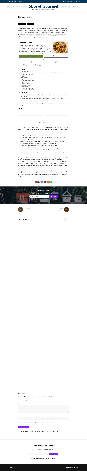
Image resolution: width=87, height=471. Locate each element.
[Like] (36, 182)
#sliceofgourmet (28, 139)
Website (54, 416)
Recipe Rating (21, 400)
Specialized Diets (65, 6)
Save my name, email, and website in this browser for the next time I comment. (36, 422)
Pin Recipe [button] (57, 56)
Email (36, 416)
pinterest (76, 1)
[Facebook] (39, 182)
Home (9, 1)
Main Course (10, 6)
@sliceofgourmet (55, 137)
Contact (21, 1)
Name (19, 416)
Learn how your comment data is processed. (47, 431)
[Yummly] (47, 182)
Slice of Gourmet (43, 6)
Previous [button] (66, 219)
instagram (79, 1)
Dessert (24, 6)
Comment (20, 404)
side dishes (25, 161)
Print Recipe (31, 56)
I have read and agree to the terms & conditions (44, 199)
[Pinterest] (45, 182)
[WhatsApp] (50, 182)
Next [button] (65, 220)
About (14, 1)
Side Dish (18, 6)
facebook (74, 1)
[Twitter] (42, 182)
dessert (44, 161)
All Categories (76, 6)
